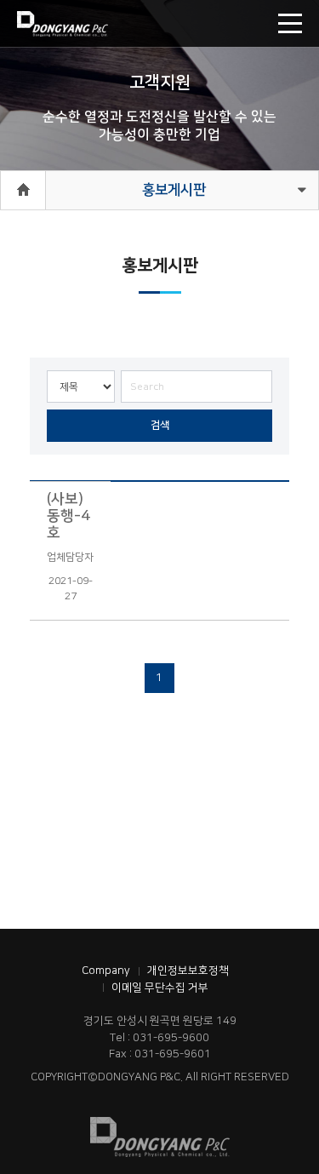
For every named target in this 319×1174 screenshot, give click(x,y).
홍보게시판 (174, 190)
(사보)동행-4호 (68, 515)
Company (106, 970)
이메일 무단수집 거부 (159, 988)
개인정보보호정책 (188, 970)
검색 (160, 425)
